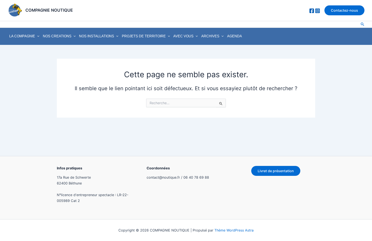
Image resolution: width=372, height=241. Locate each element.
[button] (344, 10)
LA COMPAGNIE (22, 36)
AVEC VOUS (183, 36)
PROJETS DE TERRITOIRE (144, 36)
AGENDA (234, 36)
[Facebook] (311, 10)
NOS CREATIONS (57, 36)
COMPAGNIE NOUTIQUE (49, 10)
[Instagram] (317, 10)
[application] (37, 36)
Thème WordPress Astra (234, 230)
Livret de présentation (276, 171)
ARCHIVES (210, 36)
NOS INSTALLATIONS (96, 36)
